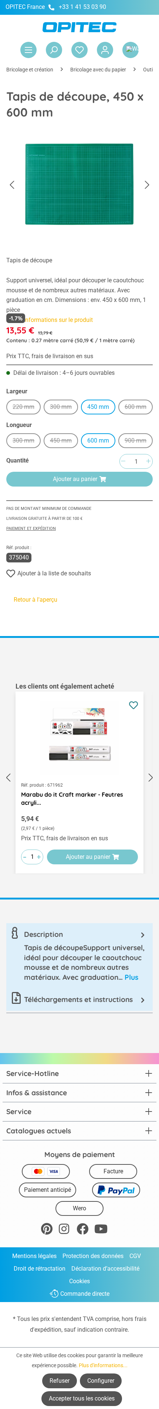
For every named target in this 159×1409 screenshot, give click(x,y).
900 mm (139, 441)
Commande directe (84, 1293)
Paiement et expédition (31, 528)
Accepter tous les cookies (82, 1398)
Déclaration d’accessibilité (105, 1268)
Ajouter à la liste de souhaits (54, 573)
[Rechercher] (54, 50)
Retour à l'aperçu (35, 599)
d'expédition (45, 1329)
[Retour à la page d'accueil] (79, 27)
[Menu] (28, 50)
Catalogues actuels (38, 1130)
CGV (135, 1256)
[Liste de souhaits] (79, 50)
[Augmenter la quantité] (148, 461)
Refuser (60, 1380)
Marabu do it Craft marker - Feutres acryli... (72, 798)
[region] (79, 778)
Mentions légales (34, 1256)
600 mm (139, 408)
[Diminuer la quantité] (123, 461)
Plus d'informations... (103, 1365)
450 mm (98, 406)
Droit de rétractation (39, 1268)
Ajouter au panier (75, 478)
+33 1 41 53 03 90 (82, 6)
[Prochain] (147, 185)
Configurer (100, 1380)
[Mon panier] (130, 50)
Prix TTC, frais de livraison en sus (49, 356)
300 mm (64, 408)
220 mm (27, 408)
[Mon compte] (105, 50)
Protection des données (93, 1256)
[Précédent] (11, 185)
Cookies (79, 1281)
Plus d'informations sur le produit (49, 319)
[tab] (79, 955)
